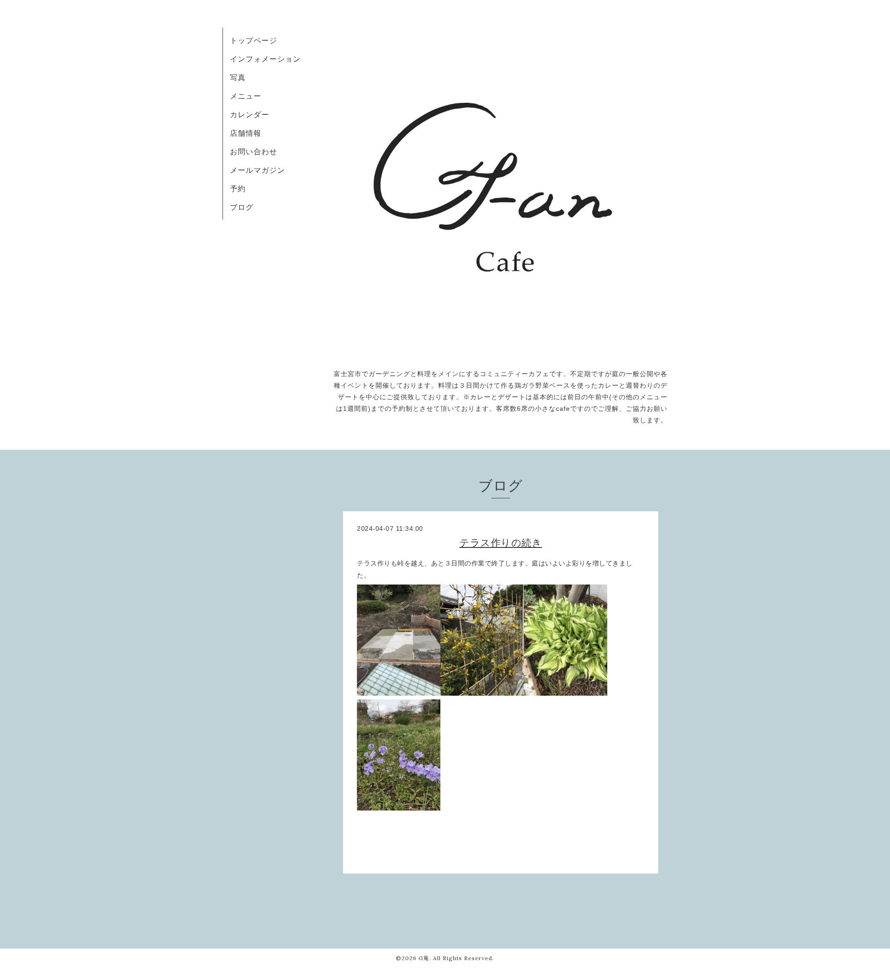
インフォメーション (265, 58)
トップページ (253, 40)
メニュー (245, 96)
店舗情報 (245, 133)
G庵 (424, 958)
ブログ (242, 207)
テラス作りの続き (500, 542)
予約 (238, 188)
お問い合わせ (253, 151)
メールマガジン (257, 170)
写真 (238, 77)
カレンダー (249, 114)
